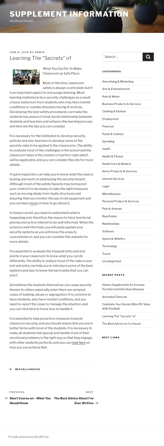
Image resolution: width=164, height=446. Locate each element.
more (34, 203)
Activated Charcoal (114, 296)
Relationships (110, 223)
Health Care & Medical (116, 163)
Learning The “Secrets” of (118, 316)
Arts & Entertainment (116, 89)
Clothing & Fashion (114, 111)
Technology (109, 246)
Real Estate (109, 216)
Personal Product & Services (120, 201)
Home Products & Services (119, 171)
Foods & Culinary (113, 134)
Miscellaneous (28, 369)
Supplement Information (69, 14)
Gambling (108, 141)
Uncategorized (111, 261)
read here (78, 342)
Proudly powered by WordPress (28, 436)
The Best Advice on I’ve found (121, 323)
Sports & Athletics (113, 238)
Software (108, 231)
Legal (105, 186)
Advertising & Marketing (117, 81)
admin (40, 52)
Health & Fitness (112, 156)
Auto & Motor (111, 96)
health (106, 148)
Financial (108, 126)
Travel (106, 253)
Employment (110, 119)
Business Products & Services (121, 104)
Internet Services (113, 178)
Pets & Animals (112, 208)
